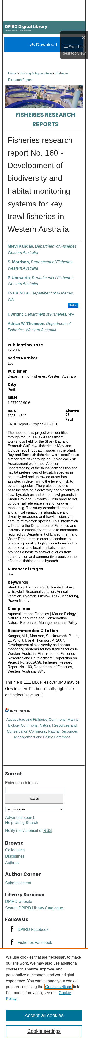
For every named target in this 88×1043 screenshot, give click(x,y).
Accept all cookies (44, 1015)
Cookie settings (58, 987)
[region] (44, 995)
